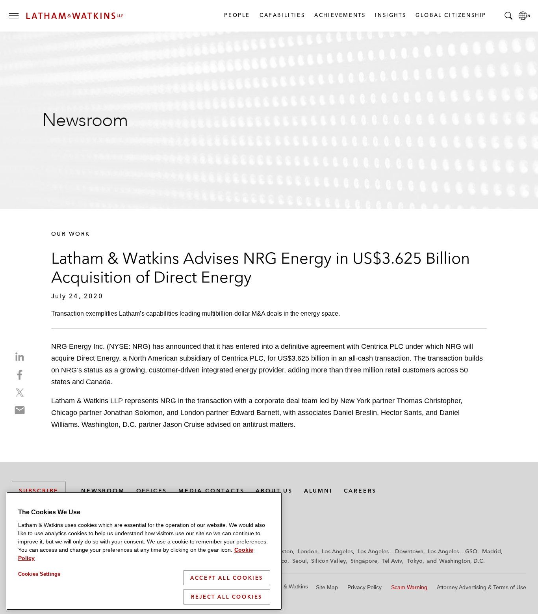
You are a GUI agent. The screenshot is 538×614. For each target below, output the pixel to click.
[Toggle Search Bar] (508, 16)
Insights (390, 15)
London (307, 551)
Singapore (364, 560)
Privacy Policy (364, 587)
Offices (151, 490)
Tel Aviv (392, 560)
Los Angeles (337, 551)
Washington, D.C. (462, 560)
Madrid (491, 551)
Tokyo (415, 560)
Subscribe (39, 490)
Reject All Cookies (226, 597)
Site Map (327, 587)
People (236, 15)
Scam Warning (409, 587)
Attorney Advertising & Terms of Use (481, 587)
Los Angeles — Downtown (390, 551)
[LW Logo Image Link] (75, 16)
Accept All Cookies (226, 578)
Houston (282, 551)
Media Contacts (211, 490)
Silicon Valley (328, 560)
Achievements (339, 15)
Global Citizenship (451, 15)
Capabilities (282, 15)
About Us (274, 490)
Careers (360, 490)
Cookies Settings (39, 574)
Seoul (299, 560)
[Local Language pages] (524, 16)
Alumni (318, 490)
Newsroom (102, 490)
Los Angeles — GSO (452, 551)
